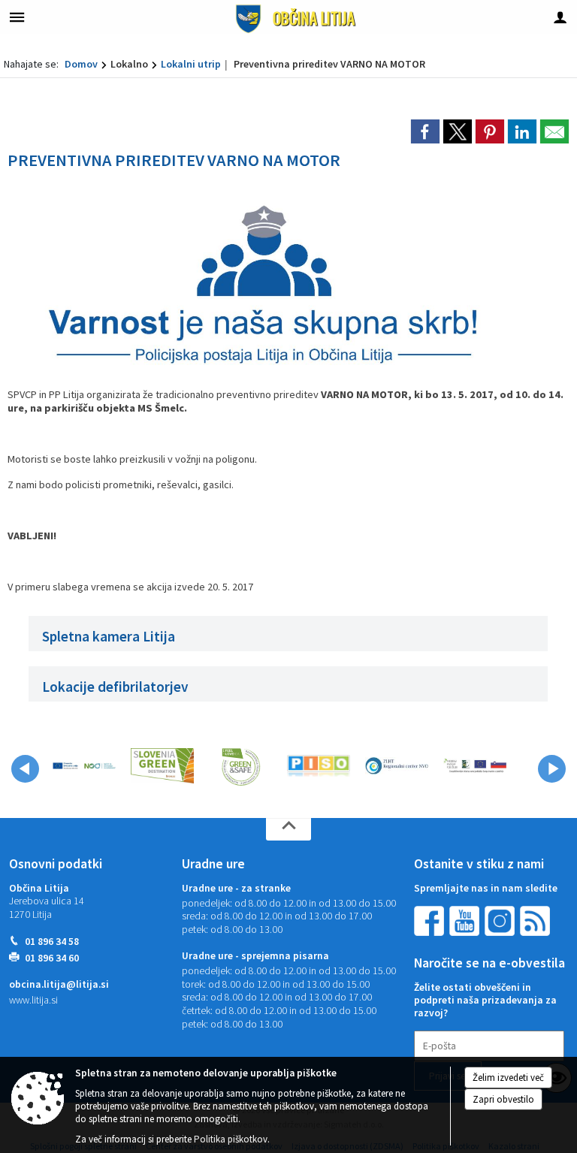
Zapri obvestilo (503, 1099)
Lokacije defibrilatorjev (115, 687)
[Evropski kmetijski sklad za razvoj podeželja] (475, 766)
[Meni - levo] (17, 17)
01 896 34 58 (52, 941)
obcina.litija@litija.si (59, 984)
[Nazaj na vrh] (288, 829)
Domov (81, 64)
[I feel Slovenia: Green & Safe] (240, 766)
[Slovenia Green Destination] (162, 766)
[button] (25, 769)
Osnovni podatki (55, 864)
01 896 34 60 (52, 958)
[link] (425, 131)
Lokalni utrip (191, 64)
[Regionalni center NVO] (397, 766)
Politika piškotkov (230, 1139)
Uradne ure (213, 864)
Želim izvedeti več (508, 1077)
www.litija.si (33, 1000)
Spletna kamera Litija (108, 636)
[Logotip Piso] (318, 766)
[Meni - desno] (560, 17)
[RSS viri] (536, 919)
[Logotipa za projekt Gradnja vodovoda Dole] (84, 766)
